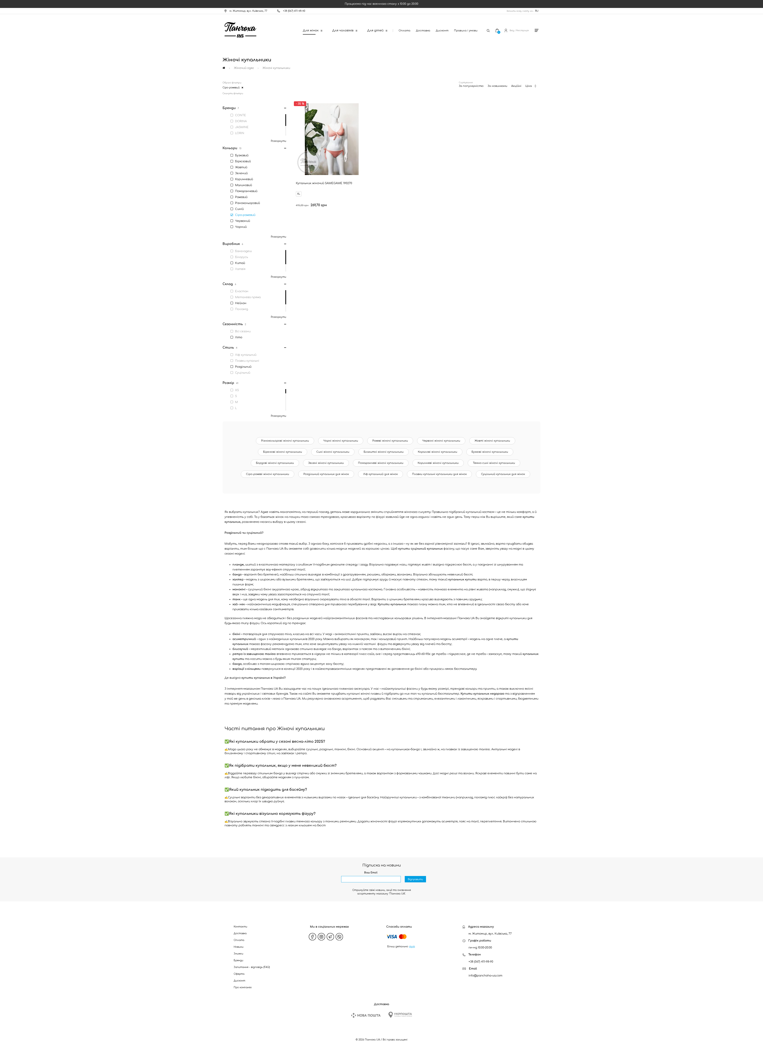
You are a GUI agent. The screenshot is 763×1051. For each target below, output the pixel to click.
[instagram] (321, 937)
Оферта (239, 974)
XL (298, 193)
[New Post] (366, 1015)
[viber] (339, 937)
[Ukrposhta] (400, 1015)
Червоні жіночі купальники (441, 440)
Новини (238, 947)
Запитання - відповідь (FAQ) (252, 967)
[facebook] (312, 937)
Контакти (240, 926)
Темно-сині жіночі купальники (494, 463)
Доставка (423, 30)
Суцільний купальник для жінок (503, 474)
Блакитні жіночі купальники (384, 452)
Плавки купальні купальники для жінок (439, 474)
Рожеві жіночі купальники (390, 440)
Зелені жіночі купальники (326, 463)
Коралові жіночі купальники (437, 452)
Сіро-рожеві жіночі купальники (267, 474)
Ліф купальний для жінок (380, 474)
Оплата (404, 30)
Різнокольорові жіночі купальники (285, 440)
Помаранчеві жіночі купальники (380, 463)
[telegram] (330, 937)
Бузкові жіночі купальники (490, 452)
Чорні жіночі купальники (340, 440)
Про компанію (243, 987)
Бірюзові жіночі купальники (282, 452)
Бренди (238, 960)
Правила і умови (465, 30)
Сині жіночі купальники (332, 452)
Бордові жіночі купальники (275, 463)
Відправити (415, 879)
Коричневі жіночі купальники (438, 463)
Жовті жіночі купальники (492, 440)
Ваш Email (371, 872)
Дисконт (442, 30)
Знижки (238, 953)
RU (536, 11)
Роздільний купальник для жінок (326, 474)
